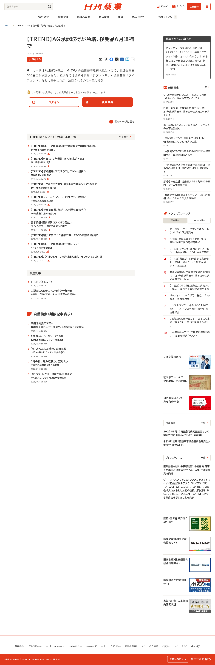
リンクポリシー (114, 646)
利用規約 (19, 646)
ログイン (165, 6)
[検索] (49, 6)
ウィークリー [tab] (199, 220)
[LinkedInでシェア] (122, 59)
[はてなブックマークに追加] (127, 59)
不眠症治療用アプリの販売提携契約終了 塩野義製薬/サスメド (190, 334)
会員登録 (194, 6)
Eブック (181, 6)
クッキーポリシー (94, 646)
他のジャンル (165, 17)
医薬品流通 (83, 17)
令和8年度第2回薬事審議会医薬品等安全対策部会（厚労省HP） (187, 443)
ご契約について (170, 646)
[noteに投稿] (133, 59)
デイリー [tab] (175, 220)
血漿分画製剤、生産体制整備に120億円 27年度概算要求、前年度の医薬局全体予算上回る (186, 111)
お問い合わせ (177, 659)
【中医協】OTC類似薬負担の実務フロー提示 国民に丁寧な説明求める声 (187, 153)
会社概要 (195, 646)
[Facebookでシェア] (111, 59)
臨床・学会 (138, 17)
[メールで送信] (100, 59)
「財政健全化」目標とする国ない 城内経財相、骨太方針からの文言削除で (186, 197)
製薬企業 (63, 17)
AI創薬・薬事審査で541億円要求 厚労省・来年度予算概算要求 (189, 241)
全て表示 (123, 137)
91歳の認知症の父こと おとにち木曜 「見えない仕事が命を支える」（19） (185, 97)
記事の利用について (135, 646)
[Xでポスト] (117, 59)
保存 (36, 59)
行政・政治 (43, 17)
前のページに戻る (125, 121)
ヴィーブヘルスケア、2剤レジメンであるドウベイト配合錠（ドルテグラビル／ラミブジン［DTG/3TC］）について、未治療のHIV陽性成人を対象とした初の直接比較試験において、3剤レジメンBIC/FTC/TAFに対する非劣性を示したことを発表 (186, 489)
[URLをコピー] (106, 59)
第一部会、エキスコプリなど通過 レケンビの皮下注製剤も (186, 127)
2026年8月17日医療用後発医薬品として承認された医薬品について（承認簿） (186, 433)
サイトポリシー (75, 646)
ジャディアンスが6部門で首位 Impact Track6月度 (190, 297)
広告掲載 (153, 646)
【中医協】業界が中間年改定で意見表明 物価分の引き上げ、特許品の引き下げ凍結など (186, 168)
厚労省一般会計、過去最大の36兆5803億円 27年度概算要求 (186, 183)
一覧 (204, 87)
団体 (120, 17)
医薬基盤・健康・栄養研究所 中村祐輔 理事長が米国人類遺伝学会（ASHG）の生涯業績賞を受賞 (186, 470)
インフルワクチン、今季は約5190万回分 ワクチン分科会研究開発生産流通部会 (189, 309)
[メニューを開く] (207, 6)
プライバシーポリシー (38, 646)
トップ (7, 26)
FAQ (184, 646)
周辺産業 (104, 17)
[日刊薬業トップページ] (103, 6)
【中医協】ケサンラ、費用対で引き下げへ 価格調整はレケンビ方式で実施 (186, 140)
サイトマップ (58, 646)
